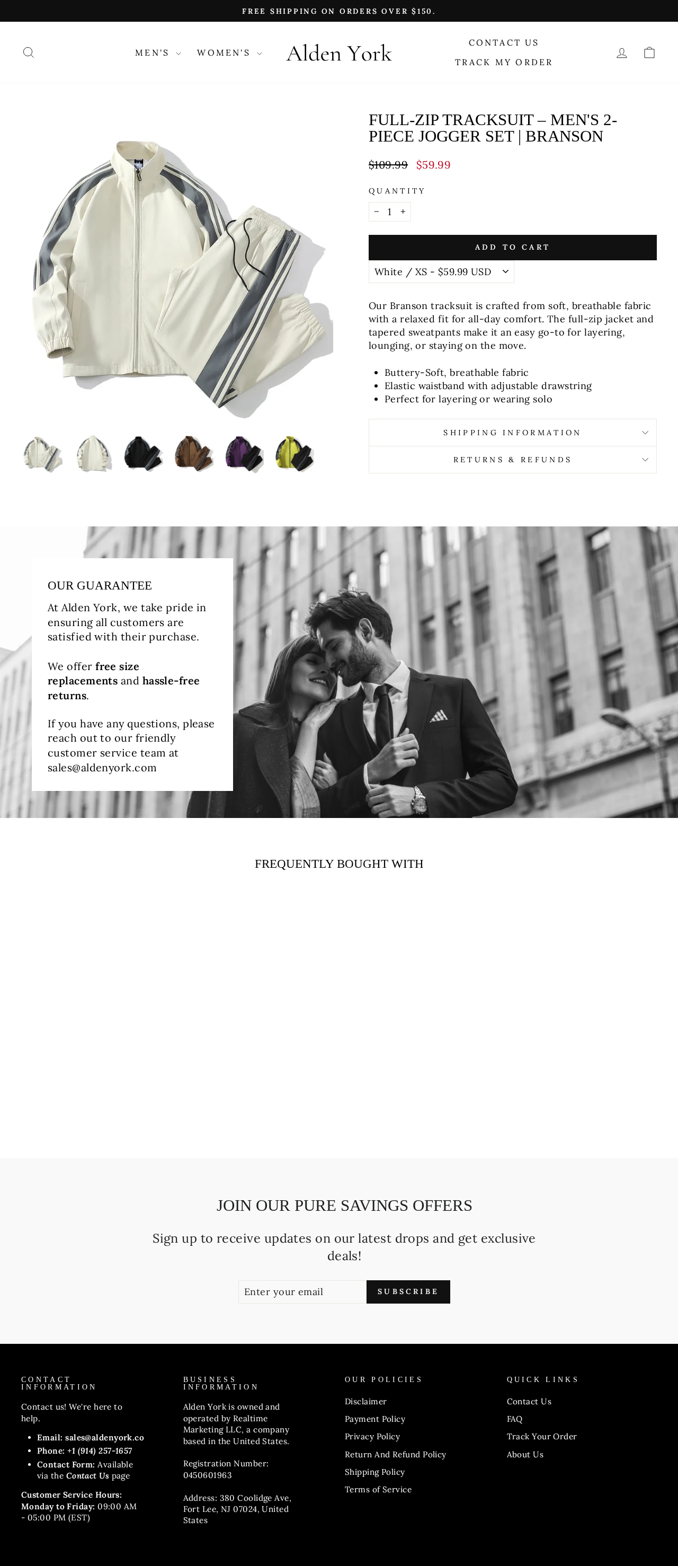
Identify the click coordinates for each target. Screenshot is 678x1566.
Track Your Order (542, 1436)
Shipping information (512, 432)
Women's (225, 52)
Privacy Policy (372, 1436)
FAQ (515, 1419)
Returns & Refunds (512, 459)
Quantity (397, 191)
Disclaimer (366, 1401)
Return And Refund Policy (396, 1454)
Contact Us (504, 42)
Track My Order (504, 62)
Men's (154, 52)
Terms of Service (378, 1489)
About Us (525, 1454)
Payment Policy (375, 1419)
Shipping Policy (375, 1472)
